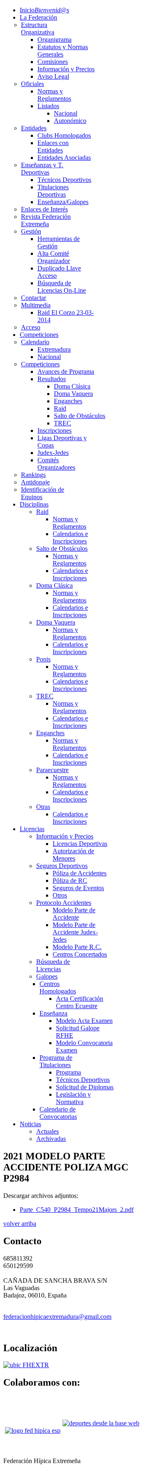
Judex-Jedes (53, 452)
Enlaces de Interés (44, 209)
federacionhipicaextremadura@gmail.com (57, 1316)
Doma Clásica (72, 386)
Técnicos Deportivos (64, 179)
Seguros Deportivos (62, 865)
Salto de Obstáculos (79, 415)
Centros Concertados (80, 954)
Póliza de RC (70, 880)
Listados (48, 105)
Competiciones (39, 334)
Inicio (44, 10)
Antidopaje (35, 482)
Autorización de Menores (73, 855)
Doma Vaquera (73, 393)
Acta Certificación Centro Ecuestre (79, 1002)
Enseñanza (53, 1013)
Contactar (33, 297)
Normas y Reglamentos (54, 95)
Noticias (30, 1123)
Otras (43, 806)
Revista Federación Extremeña (46, 220)
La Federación (38, 17)
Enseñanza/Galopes (62, 201)
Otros (60, 895)
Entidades (33, 128)
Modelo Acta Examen (84, 1020)
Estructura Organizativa (37, 28)
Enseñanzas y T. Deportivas (42, 168)
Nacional (65, 113)
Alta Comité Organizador (53, 257)
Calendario (35, 342)
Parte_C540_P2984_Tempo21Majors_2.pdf (77, 1209)
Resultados (51, 378)
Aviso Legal (53, 76)
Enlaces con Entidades (53, 146)
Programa (68, 1072)
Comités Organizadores (56, 464)
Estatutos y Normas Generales (62, 50)
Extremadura (54, 349)
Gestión (31, 231)
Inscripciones (54, 430)
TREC (62, 423)
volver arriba (19, 1223)
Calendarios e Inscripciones (70, 537)
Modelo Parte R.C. (77, 946)
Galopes (47, 976)
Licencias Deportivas (80, 843)
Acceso (30, 327)
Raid (60, 408)
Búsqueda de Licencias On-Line (61, 287)
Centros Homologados (57, 987)
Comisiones (52, 61)
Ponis (43, 659)
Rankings (33, 474)
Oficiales (32, 83)
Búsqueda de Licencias (53, 965)
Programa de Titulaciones (55, 1061)
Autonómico (70, 120)
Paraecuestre (52, 769)
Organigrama (54, 39)
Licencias (32, 828)
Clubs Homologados (64, 135)
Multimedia (36, 305)
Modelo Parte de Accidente (74, 914)
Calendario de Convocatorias (58, 1113)
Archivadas (51, 1138)
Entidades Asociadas (64, 157)
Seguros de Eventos (78, 887)
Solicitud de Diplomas (84, 1087)
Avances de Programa (65, 371)
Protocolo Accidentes (63, 902)
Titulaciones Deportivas (53, 191)
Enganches (68, 401)
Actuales (47, 1131)
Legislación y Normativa (73, 1098)
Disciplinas (34, 504)
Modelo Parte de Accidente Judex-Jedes (75, 932)
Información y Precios (66, 69)
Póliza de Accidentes (79, 873)
